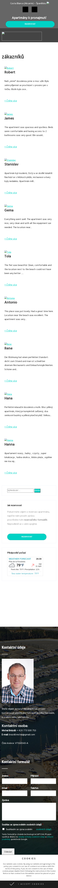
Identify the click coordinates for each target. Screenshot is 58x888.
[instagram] (34, 9)
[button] (29, 884)
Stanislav (11, 164)
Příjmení (35, 776)
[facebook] (25, 9)
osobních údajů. (44, 829)
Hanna (9, 444)
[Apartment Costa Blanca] (22, 40)
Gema (9, 210)
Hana (8, 398)
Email (5, 788)
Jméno (6, 776)
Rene (8, 348)
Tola (7, 256)
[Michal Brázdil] (18, 702)
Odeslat (8, 852)
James (9, 118)
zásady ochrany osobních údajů (31, 837)
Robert (9, 72)
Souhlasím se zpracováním (29, 829)
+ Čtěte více (10, 101)
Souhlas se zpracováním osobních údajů (22, 825)
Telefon (34, 788)
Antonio (10, 302)
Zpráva (5, 800)
